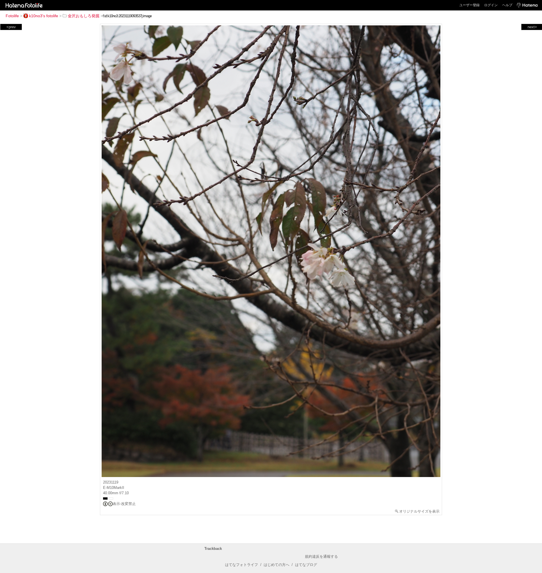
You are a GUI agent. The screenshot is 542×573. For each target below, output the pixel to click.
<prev (11, 27)
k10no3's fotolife (43, 16)
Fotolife (12, 16)
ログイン (491, 5)
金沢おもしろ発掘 (83, 16)
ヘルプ (507, 5)
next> (532, 27)
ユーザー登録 (469, 5)
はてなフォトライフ (241, 565)
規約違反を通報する (321, 556)
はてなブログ (306, 565)
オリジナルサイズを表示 (419, 511)
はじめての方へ (276, 565)
